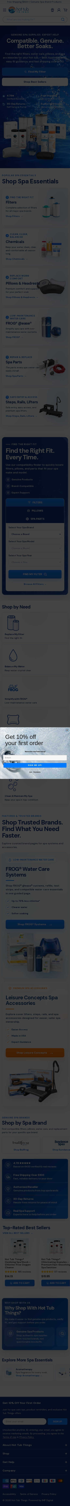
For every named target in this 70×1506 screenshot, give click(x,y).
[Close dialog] (67, 730)
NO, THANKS (35, 772)
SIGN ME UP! (35, 765)
